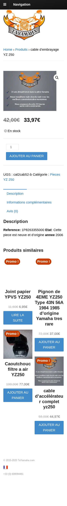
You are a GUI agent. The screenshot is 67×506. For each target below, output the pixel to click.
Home (7, 49)
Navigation (21, 4)
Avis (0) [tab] (12, 211)
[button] (57, 77)
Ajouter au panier (26, 156)
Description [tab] (15, 193)
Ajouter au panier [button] (49, 344)
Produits (21, 49)
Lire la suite (18, 317)
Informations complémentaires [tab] (29, 202)
